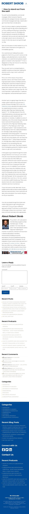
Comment (4, 269)
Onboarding (7, 390)
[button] (26, 3)
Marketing (6, 384)
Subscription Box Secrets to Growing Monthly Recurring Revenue (12, 337)
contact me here (14, 243)
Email (12, 286)
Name (3, 286)
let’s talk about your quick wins (17, 249)
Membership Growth (9, 386)
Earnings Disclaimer (19, 506)
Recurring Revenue (9, 394)
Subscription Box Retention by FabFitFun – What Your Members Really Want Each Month (13, 330)
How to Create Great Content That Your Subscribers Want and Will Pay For (15, 347)
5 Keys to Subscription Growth (13, 314)
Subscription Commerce (11, 396)
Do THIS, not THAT (8, 316)
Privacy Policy (14, 508)
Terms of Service (8, 506)
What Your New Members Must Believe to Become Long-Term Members (14, 370)
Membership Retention (10, 388)
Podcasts (6, 392)
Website (21, 286)
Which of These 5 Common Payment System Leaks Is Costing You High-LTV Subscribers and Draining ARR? (14, 303)
